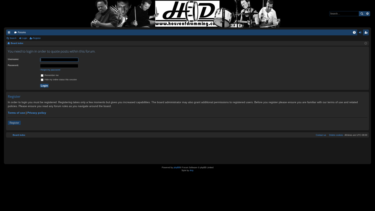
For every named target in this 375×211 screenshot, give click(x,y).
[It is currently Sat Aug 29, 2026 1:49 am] (365, 43)
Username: (13, 59)
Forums (22, 32)
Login (24, 38)
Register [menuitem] (367, 33)
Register (37, 38)
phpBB (177, 167)
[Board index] (187, 13)
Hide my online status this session (60, 79)
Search (362, 13)
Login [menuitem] (361, 33)
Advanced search (367, 13)
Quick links (10, 33)
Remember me (51, 75)
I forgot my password (50, 70)
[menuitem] (335, 135)
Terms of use (16, 112)
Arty (192, 170)
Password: (13, 65)
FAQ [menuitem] (355, 33)
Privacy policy (36, 112)
